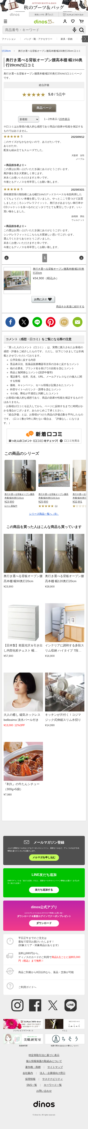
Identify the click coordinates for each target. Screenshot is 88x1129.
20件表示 (64, 119)
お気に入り (73, 21)
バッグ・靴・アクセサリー (38, 39)
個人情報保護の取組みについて (44, 1061)
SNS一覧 (31, 1084)
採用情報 (30, 1079)
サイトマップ (55, 1067)
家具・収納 (66, 39)
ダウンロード (44, 923)
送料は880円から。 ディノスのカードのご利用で (49, 957)
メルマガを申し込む (44, 857)
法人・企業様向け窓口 (52, 1073)
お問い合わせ (44, 1090)
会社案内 (28, 1073)
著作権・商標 (33, 1067)
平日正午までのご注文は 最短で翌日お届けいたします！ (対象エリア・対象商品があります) (38, 942)
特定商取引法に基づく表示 (44, 1055)
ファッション (9, 39)
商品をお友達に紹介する (70, 306)
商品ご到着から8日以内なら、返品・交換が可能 (46, 972)
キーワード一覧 (53, 1084)
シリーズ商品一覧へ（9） (44, 513)
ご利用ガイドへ (27, 987)
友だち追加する (44, 889)
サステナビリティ (52, 1079)
